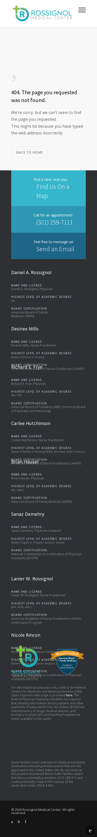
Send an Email (55, 249)
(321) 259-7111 (54, 222)
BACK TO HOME (29, 152)
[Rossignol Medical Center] (44, 13)
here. (69, 695)
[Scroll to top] (90, 830)
